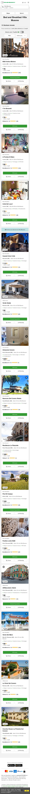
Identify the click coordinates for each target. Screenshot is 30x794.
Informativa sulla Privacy (16, 785)
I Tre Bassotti (7, 108)
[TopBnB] (22, 32)
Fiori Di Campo (8, 494)
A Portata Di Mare (8, 157)
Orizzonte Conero (8, 350)
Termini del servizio (7, 785)
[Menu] (28, 2)
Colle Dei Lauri (8, 204)
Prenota (15, 126)
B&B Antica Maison (9, 61)
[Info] (18, 32)
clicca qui (9, 790)
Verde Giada (7, 303)
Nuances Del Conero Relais (12, 398)
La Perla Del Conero (9, 683)
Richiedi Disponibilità (15, 77)
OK (26, 790)
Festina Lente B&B (9, 541)
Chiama (9, 81)
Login (25, 2)
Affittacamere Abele (9, 588)
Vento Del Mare (8, 635)
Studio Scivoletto (11, 787)
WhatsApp (21, 81)
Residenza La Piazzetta (10, 445)
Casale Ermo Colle (9, 256)
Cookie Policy (25, 785)
